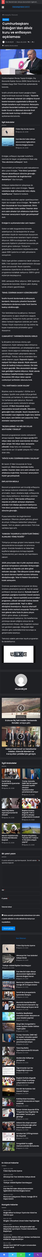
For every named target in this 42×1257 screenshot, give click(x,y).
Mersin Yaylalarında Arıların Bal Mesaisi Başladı (10, 838)
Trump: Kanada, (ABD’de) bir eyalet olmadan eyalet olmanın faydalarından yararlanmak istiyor (30, 786)
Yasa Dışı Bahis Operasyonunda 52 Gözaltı (10, 812)
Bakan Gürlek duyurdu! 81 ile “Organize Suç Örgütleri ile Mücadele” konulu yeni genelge (27, 1113)
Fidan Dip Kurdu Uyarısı (25, 129)
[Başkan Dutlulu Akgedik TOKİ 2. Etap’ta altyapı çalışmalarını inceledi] (31, 803)
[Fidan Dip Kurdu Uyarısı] (8, 132)
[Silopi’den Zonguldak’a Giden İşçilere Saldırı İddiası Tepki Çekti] (8, 1027)
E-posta (5, 898)
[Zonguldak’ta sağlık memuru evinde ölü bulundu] (8, 1146)
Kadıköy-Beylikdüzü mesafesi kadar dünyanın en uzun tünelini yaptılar (28, 1015)
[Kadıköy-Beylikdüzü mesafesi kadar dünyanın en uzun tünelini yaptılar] (8, 1016)
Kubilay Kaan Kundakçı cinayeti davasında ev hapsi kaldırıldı (27, 1101)
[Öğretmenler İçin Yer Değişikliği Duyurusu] (8, 1071)
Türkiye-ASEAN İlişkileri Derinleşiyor (16, 965)
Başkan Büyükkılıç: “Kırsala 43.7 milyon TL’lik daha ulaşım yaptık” (30, 839)
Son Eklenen (21, 938)
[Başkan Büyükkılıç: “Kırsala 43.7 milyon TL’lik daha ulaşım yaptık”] (31, 828)
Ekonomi (15, 15)
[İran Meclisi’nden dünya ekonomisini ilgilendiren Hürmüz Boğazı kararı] (8, 142)
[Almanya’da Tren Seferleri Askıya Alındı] (8, 958)
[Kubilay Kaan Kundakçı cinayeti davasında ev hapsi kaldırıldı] (8, 1102)
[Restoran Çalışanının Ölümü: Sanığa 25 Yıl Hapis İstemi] (8, 985)
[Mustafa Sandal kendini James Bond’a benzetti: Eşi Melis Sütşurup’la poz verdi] (8, 1005)
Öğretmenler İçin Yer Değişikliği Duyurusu (24, 1069)
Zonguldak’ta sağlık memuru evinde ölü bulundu (27, 1144)
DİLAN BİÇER (9, 42)
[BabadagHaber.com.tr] (21, 7)
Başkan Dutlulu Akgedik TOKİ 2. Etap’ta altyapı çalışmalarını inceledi (31, 813)
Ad (3, 890)
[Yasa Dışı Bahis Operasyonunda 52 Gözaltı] (11, 803)
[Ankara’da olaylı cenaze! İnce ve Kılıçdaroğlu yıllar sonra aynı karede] (8, 1126)
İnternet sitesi (7, 907)
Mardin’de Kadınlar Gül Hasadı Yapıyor (25, 1090)
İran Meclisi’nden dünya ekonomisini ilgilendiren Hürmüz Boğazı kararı (25, 142)
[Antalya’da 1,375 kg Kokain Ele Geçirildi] (8, 1136)
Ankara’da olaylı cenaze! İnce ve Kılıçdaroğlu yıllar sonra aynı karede (26, 1125)
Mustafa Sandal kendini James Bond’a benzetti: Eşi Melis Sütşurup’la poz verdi (27, 1004)
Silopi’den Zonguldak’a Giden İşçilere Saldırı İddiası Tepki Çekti (27, 1026)
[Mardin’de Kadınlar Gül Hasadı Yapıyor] (8, 1092)
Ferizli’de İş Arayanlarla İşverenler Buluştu (11, 783)
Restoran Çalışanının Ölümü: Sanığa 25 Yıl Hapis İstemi (28, 983)
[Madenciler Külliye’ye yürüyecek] (8, 1061)
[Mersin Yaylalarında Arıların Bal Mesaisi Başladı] (11, 828)
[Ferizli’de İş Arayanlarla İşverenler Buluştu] (11, 774)
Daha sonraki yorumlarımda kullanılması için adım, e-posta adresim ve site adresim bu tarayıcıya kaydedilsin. (21, 918)
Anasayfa (7, 15)
